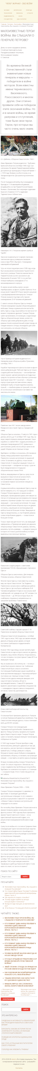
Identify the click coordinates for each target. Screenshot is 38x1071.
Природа (29, 10)
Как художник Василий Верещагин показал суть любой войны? (20, 973)
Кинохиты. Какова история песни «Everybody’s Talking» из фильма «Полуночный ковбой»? (16, 1031)
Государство (8, 19)
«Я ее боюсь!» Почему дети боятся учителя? (21, 908)
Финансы (19, 13)
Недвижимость (9, 16)
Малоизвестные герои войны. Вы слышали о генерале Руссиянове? (19, 919)
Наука (20, 16)
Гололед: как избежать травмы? (15, 1049)
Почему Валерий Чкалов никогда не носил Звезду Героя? (21, 954)
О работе (30, 13)
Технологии (8, 13)
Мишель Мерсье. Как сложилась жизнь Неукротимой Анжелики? (19, 985)
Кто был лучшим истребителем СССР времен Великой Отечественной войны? (21, 961)
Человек (6, 10)
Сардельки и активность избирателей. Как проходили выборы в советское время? (18, 1022)
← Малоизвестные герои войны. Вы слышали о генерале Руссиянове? (8, 992)
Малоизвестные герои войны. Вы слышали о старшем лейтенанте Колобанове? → (28, 992)
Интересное (18, 10)
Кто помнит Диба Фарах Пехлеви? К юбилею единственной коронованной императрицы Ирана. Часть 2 (20, 936)
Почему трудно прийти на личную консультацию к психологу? (17, 900)
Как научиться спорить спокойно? (17, 897)
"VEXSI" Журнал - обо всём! (19, 3)
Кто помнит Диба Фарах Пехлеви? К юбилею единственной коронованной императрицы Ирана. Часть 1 (20, 946)
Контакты (19, 1068)
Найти (25, 876)
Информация (8, 999)
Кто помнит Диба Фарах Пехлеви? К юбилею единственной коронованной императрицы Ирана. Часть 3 (21, 893)
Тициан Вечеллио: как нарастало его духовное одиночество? (20, 979)
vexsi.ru (14, 1059)
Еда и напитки (21, 19)
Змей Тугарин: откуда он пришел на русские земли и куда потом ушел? (21, 968)
